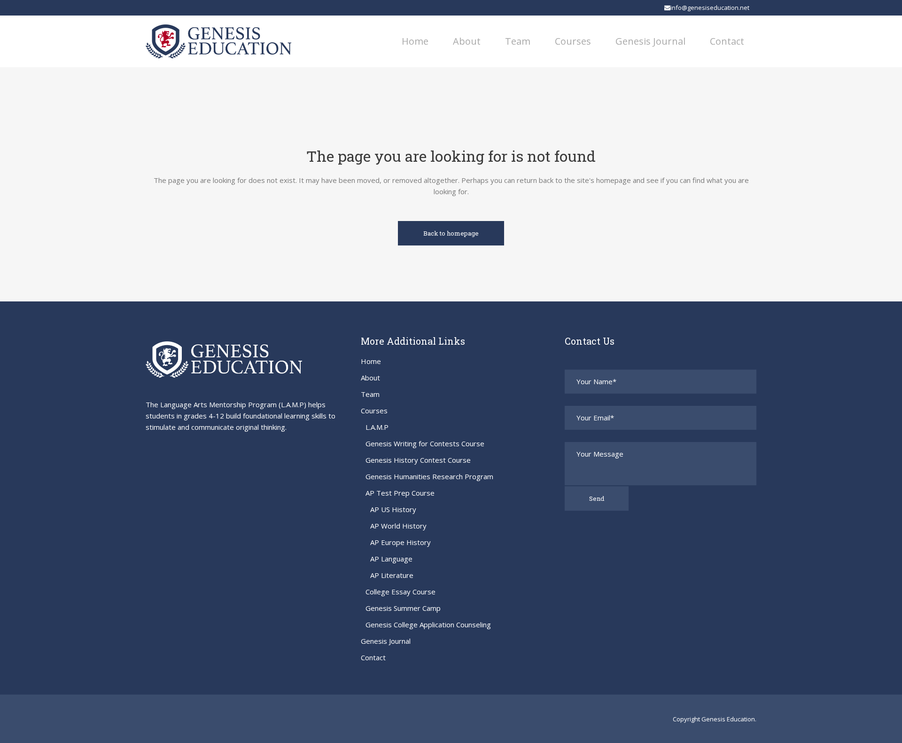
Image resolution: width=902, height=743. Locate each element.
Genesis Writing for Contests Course (424, 443)
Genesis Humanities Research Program (429, 476)
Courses (374, 410)
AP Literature (391, 575)
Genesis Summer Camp (403, 608)
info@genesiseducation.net (709, 7)
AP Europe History (400, 542)
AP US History (393, 509)
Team (370, 394)
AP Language (391, 558)
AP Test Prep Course (400, 493)
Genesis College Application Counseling (428, 624)
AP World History (398, 525)
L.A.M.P (377, 427)
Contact (373, 657)
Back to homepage (451, 233)
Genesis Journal (386, 641)
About (370, 377)
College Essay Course (400, 591)
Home (371, 361)
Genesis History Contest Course (418, 460)
